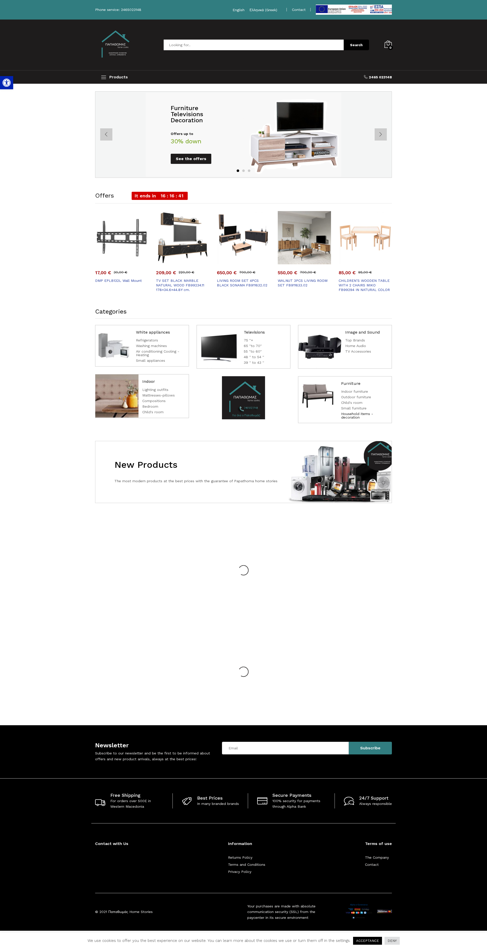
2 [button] (243, 170)
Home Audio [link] (355, 346)
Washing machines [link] (151, 346)
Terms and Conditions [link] (246, 864)
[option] (243, 135)
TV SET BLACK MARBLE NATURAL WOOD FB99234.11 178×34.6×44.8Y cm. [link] (180, 285)
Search (356, 45)
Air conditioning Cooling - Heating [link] (157, 353)
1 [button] (238, 170)
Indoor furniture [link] (354, 391)
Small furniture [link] (354, 408)
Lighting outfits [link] (155, 390)
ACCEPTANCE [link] (367, 941)
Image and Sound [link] (362, 332)
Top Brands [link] (355, 340)
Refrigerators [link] (147, 340)
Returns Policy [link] (240, 857)
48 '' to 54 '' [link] (254, 357)
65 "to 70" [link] (253, 346)
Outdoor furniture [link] (356, 397)
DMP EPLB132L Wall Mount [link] (118, 281)
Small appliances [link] (150, 361)
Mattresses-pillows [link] (158, 395)
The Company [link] (377, 857)
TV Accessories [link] (358, 351)
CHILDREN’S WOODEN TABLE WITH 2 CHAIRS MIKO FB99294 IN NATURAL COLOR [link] (364, 285)
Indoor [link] (148, 381)
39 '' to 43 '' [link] (254, 363)
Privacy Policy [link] (239, 872)
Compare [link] (139, 261)
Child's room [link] (153, 412)
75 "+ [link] (248, 340)
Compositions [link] (154, 401)
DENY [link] (392, 941)
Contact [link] (372, 864)
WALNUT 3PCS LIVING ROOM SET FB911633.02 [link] (302, 283)
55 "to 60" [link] (253, 351)
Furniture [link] (350, 383)
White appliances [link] (153, 332)
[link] (6, 82)
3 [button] (249, 170)
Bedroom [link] (150, 406)
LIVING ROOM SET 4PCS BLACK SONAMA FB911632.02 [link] (242, 283)
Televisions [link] (254, 332)
